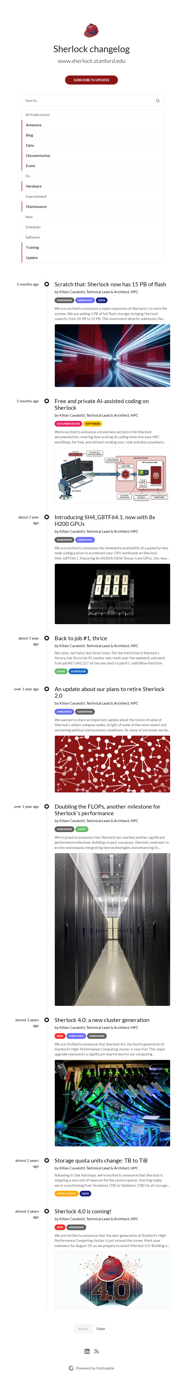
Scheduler (33, 227)
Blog (29, 135)
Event (30, 166)
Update (32, 257)
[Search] (157, 100)
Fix (27, 176)
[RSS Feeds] (96, 1350)
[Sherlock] (91, 31)
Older (100, 1329)
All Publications (37, 115)
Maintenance (36, 206)
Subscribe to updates (91, 80)
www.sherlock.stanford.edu (91, 60)
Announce (33, 125)
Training (32, 247)
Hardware (34, 186)
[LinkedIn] (89, 1350)
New (29, 217)
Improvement (36, 196)
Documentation (38, 155)
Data (30, 145)
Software (32, 237)
